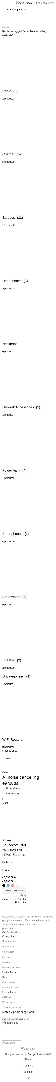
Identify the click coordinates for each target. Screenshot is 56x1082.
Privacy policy (9, 1002)
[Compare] (6, 834)
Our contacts (8, 982)
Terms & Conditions (11, 1007)
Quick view (15, 834)
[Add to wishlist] (23, 834)
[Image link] (10, 912)
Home (6, 27)
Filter (8, 758)
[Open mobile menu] (3, 3)
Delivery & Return (11, 987)
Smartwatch (8, 952)
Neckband (7, 962)
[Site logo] (24, 3)
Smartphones (9, 941)
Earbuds (6, 957)
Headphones (8, 946)
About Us (6, 997)
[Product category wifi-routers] (28, 393)
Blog (4, 977)
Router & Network (11, 967)
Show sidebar (13, 788)
